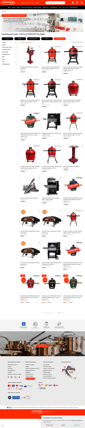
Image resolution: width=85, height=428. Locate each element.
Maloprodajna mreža (12, 364)
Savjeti (32, 2)
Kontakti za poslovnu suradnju (14, 374)
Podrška (37, 2)
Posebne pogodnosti (30, 370)
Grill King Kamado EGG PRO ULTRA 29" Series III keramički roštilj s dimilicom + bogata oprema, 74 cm (30, 135)
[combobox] (77, 42)
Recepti (27, 2)
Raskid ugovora (29, 378)
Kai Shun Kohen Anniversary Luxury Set (29, 198)
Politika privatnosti (47, 374)
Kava (67, 7)
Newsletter (28, 372)
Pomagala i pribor (37, 7)
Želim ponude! (42, 346)
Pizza (63, 7)
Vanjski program (73, 7)
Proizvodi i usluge (47, 366)
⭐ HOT (9, 7)
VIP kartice (10, 368)
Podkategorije (33, 38)
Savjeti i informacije (30, 364)
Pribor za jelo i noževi (26, 7)
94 (59, 312)
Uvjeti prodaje (46, 364)
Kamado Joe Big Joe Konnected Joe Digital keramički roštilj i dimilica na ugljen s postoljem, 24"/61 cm (72, 68)
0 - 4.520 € (7, 38)
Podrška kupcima (29, 374)
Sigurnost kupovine (47, 370)
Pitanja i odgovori (29, 376)
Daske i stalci (46, 7)
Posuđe (13, 7)
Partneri (9, 366)
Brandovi (10, 372)
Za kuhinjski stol (54, 7)
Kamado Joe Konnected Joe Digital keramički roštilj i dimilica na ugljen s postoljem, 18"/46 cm (52, 102)
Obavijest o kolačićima (77, 420)
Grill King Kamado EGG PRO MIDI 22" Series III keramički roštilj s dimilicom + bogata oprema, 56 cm (72, 264)
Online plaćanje (46, 372)
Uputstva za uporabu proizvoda (32, 368)
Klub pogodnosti (11, 370)
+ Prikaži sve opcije (60, 38)
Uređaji (18, 7)
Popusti (23, 2)
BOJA (46, 38)
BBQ (60, 7)
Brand (19, 38)
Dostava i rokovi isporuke (48, 368)
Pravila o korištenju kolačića (49, 378)
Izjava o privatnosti (47, 376)
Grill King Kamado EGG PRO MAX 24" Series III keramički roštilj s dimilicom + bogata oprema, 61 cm (73, 199)
